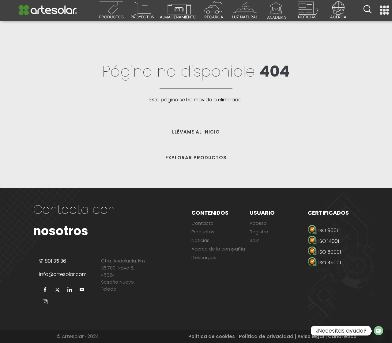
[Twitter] (57, 290)
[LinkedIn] (69, 290)
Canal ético (342, 336)
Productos (202, 231)
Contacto (202, 223)
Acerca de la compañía (218, 249)
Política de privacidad (266, 336)
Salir (254, 240)
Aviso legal (310, 336)
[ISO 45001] (341, 262)
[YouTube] (82, 290)
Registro (259, 231)
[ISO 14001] (341, 241)
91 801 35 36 (52, 261)
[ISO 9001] (341, 230)
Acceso (258, 223)
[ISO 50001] (341, 252)
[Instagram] (45, 302)
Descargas (203, 257)
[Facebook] (45, 290)
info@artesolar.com (63, 274)
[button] (367, 10)
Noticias (200, 240)
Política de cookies (211, 336)
